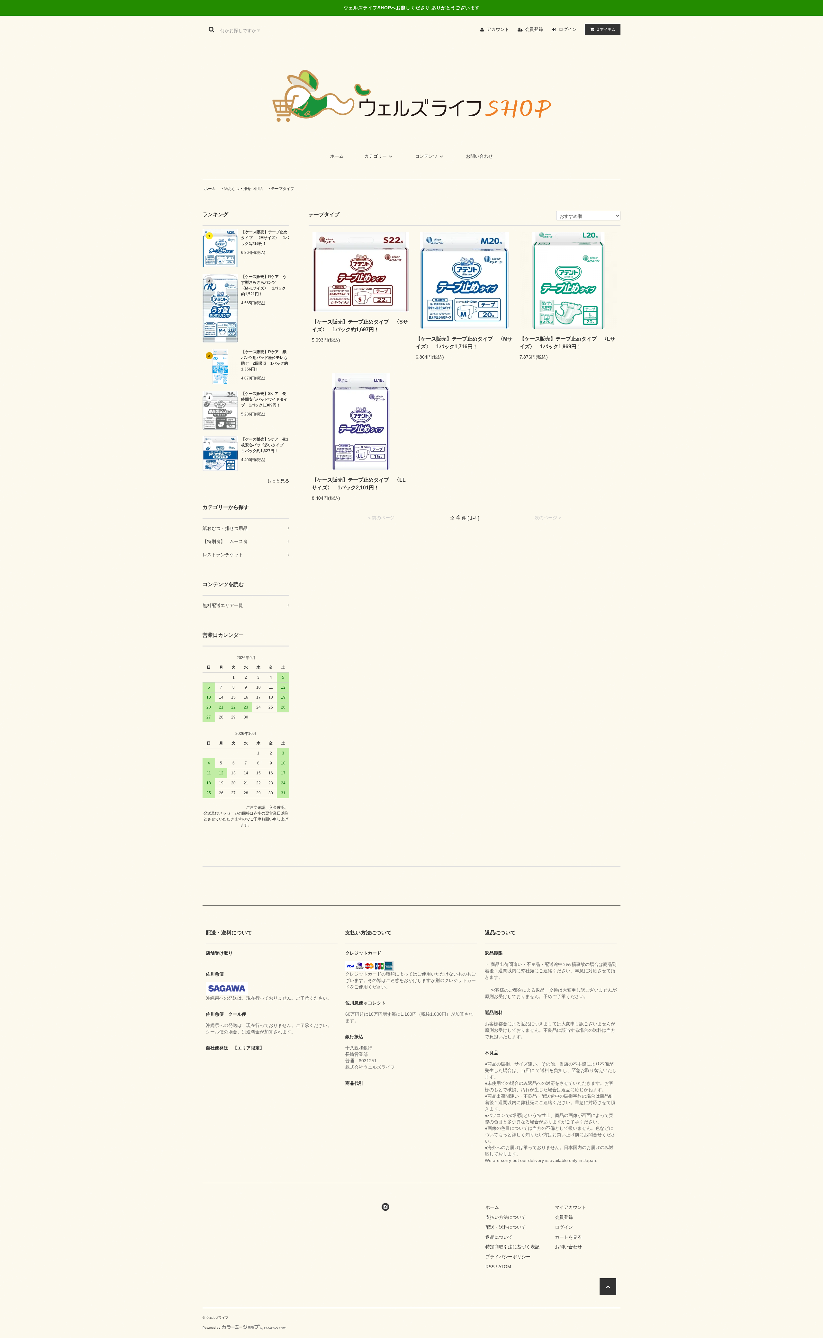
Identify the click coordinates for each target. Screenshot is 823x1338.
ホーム (337, 156)
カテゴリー (375, 156)
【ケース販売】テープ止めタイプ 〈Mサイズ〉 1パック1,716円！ (265, 238)
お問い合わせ (479, 156)
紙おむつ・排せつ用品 (243, 188)
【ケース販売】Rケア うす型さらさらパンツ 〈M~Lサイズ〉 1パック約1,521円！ (263, 285)
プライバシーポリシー (507, 1256)
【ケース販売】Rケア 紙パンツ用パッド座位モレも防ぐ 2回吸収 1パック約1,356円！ (264, 360)
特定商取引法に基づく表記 (512, 1246)
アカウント (498, 29)
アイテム (606, 29)
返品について (498, 1237)
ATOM (504, 1266)
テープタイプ (282, 188)
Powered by (211, 1327)
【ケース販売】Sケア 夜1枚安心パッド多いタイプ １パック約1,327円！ (264, 445)
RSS (489, 1266)
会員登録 (534, 29)
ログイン (568, 29)
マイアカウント (570, 1207)
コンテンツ (426, 156)
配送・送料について (505, 1227)
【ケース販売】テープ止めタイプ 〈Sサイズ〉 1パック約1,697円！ (360, 325)
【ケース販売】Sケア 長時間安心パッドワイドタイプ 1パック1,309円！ (264, 399)
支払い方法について (505, 1217)
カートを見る (568, 1237)
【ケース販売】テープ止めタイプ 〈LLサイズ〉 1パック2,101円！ (359, 483)
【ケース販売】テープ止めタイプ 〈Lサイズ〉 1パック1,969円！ (567, 342)
